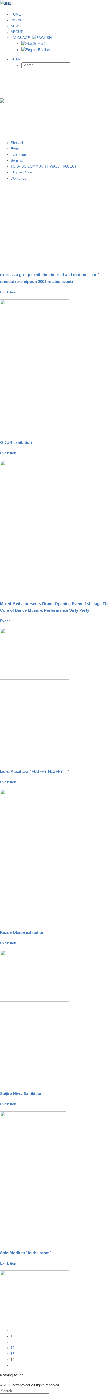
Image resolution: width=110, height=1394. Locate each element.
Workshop (18, 178)
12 (12, 1348)
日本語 (42, 44)
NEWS (16, 26)
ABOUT (17, 32)
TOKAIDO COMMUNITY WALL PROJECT (44, 166)
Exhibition (18, 155)
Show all (17, 143)
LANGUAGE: (21, 38)
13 (12, 1354)
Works (17, 20)
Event (15, 149)
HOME (16, 14)
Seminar (17, 160)
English (43, 50)
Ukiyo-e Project (22, 172)
